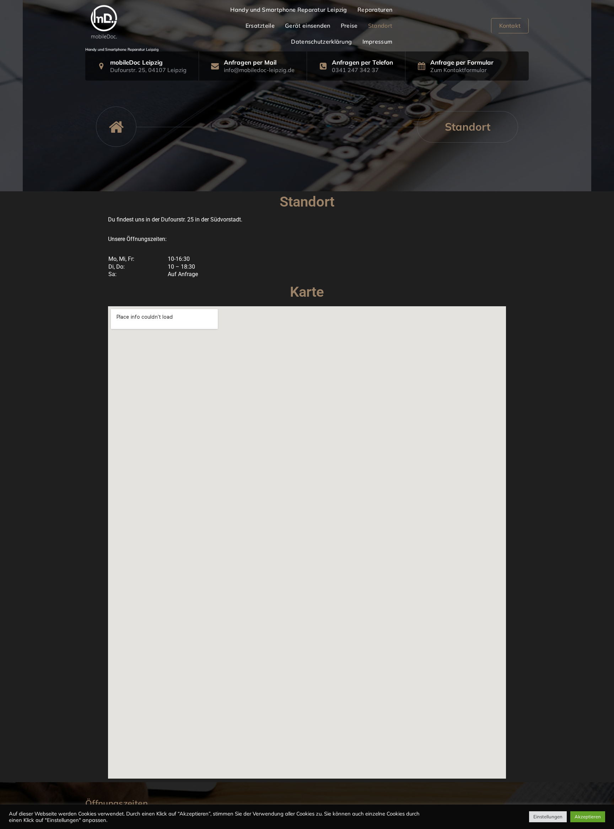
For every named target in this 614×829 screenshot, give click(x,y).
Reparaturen (374, 9)
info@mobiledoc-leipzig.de (259, 69)
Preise (349, 25)
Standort (380, 25)
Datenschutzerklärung (321, 41)
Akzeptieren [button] (588, 816)
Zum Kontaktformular (458, 69)
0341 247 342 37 (355, 69)
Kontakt (510, 25)
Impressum (377, 41)
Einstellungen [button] (547, 816)
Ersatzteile (260, 25)
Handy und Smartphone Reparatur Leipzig (288, 9)
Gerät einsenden (307, 25)
